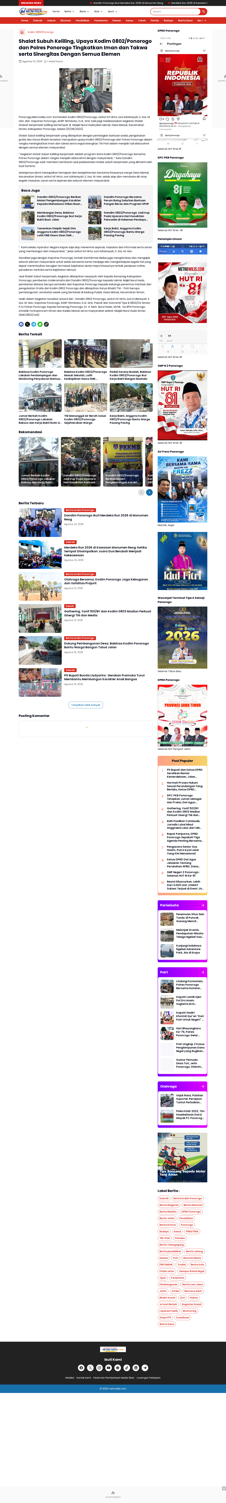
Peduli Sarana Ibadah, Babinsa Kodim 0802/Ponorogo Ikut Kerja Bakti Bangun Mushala (130, 375)
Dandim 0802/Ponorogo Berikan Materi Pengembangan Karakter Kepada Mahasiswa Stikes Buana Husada (59, 200)
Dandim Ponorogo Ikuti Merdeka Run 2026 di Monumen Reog (63, 3)
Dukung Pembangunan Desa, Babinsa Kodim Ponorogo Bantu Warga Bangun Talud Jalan (106, 645)
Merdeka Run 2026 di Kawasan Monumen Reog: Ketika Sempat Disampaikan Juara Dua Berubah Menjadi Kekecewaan (105, 551)
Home (56, 11)
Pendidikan (82, 20)
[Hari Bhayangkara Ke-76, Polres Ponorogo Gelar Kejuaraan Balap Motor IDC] (167, 1033)
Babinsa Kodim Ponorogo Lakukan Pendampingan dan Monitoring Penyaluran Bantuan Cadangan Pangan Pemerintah (40, 375)
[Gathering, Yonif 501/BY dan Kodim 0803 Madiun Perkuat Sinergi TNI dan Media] (40, 618)
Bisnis (83, 11)
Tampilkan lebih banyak (85, 705)
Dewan (117, 20)
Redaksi (70, 1377)
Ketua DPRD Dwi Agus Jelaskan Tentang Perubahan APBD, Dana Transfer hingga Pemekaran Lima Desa (182, 863)
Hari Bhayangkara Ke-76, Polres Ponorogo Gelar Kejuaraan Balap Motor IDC (188, 1032)
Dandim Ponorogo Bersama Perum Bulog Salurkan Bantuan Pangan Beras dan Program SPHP (126, 200)
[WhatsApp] (40, 324)
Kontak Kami (84, 1377)
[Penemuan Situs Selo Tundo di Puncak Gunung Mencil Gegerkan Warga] (167, 919)
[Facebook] (21, 324)
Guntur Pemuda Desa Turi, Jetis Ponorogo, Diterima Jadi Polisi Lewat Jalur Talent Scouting (189, 1063)
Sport (111, 11)
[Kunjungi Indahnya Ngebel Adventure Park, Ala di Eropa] (167, 950)
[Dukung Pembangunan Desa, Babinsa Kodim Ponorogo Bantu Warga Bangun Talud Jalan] (40, 650)
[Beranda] (22, 32)
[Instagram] (99, 1368)
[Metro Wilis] (33, 11)
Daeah (70, 606)
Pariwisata (101, 20)
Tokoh (142, 20)
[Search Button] (203, 11)
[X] (27, 324)
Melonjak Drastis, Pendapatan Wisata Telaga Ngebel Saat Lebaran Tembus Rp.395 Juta (189, 933)
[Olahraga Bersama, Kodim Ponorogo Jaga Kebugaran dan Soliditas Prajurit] (40, 586)
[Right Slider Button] (204, 20)
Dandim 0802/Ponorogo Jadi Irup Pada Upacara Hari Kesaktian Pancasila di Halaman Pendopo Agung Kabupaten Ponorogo (127, 216)
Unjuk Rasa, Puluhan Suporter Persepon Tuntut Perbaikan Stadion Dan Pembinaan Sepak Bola (189, 1099)
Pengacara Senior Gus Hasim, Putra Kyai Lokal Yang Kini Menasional (183, 850)
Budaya (168, 20)
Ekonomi (66, 20)
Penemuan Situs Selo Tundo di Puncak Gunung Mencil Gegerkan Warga (190, 918)
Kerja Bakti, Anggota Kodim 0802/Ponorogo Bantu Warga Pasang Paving (124, 232)
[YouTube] (108, 1368)
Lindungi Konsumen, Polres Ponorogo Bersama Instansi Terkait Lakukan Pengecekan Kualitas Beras (189, 985)
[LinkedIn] (136, 1368)
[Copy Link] (46, 324)
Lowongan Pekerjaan (148, 1377)
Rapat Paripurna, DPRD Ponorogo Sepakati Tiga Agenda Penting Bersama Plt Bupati (184, 837)
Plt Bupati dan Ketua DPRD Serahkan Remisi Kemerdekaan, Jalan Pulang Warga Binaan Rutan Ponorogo (185, 773)
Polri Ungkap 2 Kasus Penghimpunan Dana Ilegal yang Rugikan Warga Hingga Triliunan (190, 1048)
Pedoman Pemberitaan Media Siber (113, 1377)
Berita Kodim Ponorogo (80, 510)
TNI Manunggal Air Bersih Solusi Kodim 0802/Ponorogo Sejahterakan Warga (85, 419)
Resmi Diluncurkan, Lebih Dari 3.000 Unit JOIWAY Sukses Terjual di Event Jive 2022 (185, 885)
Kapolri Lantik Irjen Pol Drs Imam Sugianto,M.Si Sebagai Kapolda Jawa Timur (188, 1000)
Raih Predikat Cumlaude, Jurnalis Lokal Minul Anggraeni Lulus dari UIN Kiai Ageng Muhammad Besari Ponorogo (183, 825)
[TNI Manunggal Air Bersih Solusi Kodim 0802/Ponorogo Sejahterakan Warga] (85, 397)
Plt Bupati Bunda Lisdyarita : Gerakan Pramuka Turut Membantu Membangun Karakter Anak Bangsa (104, 677)
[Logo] (113, 1349)
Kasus (129, 20)
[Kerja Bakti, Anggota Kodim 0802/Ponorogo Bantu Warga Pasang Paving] (94, 233)
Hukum (51, 20)
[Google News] (117, 1368)
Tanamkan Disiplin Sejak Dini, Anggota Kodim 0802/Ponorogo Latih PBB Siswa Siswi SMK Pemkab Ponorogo (59, 232)
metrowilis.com (117, 1388)
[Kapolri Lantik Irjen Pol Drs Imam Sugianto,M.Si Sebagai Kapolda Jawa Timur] (167, 1002)
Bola (96, 11)
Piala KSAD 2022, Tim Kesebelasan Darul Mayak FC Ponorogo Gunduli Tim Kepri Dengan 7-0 (190, 1115)
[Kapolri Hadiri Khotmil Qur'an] (167, 1017)
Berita (68, 11)
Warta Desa (185, 20)
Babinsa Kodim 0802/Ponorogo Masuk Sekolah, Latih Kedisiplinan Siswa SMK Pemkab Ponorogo (85, 375)
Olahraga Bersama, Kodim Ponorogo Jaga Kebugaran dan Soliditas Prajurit (106, 581)
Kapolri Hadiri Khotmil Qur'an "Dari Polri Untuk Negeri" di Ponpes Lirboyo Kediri (190, 1016)
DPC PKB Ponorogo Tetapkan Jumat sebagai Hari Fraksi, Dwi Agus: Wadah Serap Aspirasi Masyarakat (184, 799)
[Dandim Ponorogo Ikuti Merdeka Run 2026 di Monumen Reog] (40, 522)
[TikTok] (126, 1368)
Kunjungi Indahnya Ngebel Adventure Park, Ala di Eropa (188, 949)
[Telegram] (33, 324)
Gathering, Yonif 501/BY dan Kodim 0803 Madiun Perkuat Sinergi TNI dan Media (107, 613)
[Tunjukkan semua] (203, 905)
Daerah (37, 20)
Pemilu (155, 20)
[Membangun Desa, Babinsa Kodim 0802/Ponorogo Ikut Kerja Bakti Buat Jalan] (28, 217)
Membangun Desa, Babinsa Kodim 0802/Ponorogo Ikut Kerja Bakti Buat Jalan (59, 216)
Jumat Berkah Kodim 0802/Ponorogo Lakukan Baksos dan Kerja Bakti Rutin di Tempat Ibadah (39, 419)
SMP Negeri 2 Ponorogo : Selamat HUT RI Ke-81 (183, 874)
